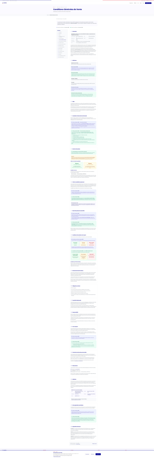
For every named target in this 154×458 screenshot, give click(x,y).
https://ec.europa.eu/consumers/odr (76, 399)
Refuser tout (92, 454)
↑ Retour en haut (94, 443)
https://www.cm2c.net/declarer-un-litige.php (91, 394)
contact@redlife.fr (77, 369)
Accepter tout (98, 454)
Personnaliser (87, 454)
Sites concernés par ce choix (57, 456)
